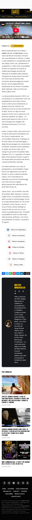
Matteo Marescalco (19, 286)
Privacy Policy (20, 493)
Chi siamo (11, 488)
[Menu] (3, 11)
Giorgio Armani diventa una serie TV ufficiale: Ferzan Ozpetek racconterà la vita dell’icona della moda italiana (16, 432)
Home (4, 488)
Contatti (16, 491)
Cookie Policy (16, 496)
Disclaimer (9, 493)
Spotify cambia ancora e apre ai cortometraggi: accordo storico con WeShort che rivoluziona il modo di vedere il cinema (15, 399)
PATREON (24, 491)
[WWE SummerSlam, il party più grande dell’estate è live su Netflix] (16, 450)
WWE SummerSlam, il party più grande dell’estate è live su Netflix (16, 463)
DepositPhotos (26, 506)
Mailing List (7, 491)
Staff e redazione (22, 488)
